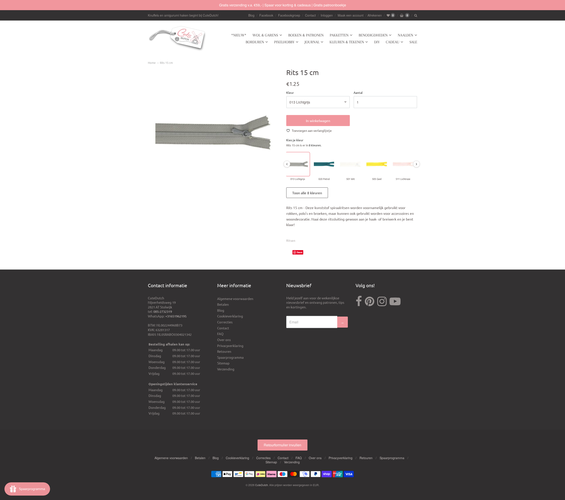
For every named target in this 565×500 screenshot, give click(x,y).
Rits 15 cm (166, 62)
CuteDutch (261, 485)
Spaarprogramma (230, 357)
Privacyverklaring (230, 345)
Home (152, 62)
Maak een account (350, 15)
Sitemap (223, 363)
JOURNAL (312, 42)
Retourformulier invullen (282, 444)
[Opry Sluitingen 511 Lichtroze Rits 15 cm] (403, 164)
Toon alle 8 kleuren (307, 193)
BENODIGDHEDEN (373, 35)
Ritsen (290, 240)
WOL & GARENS (265, 35)
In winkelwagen (318, 120)
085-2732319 (162, 311)
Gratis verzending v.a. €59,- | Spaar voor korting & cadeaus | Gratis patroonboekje (282, 5)
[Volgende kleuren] (416, 164)
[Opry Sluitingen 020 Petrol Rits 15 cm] (324, 164)
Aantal (358, 92)
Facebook (266, 15)
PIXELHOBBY (284, 42)
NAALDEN (405, 35)
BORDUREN (255, 42)
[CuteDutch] (177, 39)
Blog (251, 15)
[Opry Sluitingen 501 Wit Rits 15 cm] (350, 164)
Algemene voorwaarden (235, 298)
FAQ (220, 334)
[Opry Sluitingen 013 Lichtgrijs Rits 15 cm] (297, 164)
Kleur (290, 92)
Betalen (223, 304)
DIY (377, 42)
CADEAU (392, 42)
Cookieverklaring (230, 316)
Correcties (225, 322)
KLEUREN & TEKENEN (347, 42)
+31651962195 (175, 316)
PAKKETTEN (339, 35)
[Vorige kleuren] (287, 164)
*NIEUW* (238, 35)
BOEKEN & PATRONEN (306, 35)
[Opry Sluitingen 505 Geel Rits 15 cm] (376, 164)
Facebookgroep (289, 15)
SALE (413, 42)
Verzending (225, 369)
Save (299, 252)
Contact (310, 15)
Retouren (224, 351)
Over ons (224, 340)
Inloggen (327, 15)
